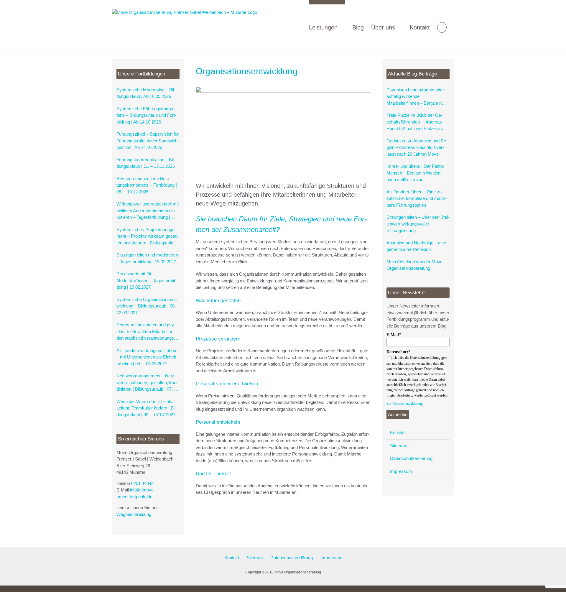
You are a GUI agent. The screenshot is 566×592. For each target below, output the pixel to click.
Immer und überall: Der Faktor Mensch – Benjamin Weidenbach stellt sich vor (415, 173)
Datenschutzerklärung (411, 458)
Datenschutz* (398, 352)
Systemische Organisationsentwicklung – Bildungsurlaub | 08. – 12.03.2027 (147, 306)
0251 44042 (142, 483)
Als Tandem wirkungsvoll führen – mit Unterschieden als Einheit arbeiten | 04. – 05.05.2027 (146, 357)
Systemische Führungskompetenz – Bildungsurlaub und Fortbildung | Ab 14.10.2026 (146, 115)
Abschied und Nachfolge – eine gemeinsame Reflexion (416, 246)
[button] (442, 25)
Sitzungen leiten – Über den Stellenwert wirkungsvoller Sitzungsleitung (417, 224)
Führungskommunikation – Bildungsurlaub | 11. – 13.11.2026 (145, 163)
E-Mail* (393, 335)
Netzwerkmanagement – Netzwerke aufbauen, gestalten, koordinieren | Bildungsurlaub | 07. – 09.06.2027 (147, 383)
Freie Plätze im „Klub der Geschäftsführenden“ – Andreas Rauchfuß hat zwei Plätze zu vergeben (414, 122)
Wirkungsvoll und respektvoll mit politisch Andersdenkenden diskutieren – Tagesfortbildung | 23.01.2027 (147, 211)
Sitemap (398, 445)
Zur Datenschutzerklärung (404, 404)
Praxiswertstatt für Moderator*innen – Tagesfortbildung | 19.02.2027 (146, 280)
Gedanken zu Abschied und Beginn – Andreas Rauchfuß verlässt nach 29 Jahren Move (416, 147)
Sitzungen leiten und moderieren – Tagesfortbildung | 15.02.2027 (147, 258)
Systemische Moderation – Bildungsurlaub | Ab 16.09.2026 (145, 93)
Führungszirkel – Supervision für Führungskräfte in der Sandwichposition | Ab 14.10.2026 (147, 140)
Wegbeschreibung (133, 514)
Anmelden (397, 414)
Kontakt (397, 432)
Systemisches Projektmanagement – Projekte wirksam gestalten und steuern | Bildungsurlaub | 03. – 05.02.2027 (147, 236)
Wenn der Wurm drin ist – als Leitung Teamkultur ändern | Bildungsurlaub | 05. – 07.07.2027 (146, 408)
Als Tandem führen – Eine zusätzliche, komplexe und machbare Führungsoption (416, 198)
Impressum (401, 471)
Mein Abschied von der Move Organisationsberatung (414, 265)
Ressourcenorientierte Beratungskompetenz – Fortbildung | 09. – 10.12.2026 (146, 185)
